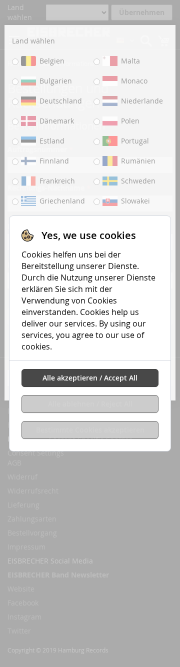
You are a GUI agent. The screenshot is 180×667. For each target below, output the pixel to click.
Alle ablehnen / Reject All (90, 403)
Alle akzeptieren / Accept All (90, 377)
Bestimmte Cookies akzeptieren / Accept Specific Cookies (90, 432)
